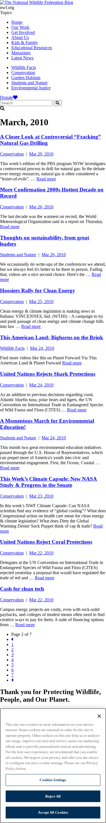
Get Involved (23, 32)
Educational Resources (31, 47)
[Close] (99, 716)
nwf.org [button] (7, 7)
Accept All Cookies (53, 812)
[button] (53, 108)
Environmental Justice (31, 87)
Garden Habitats (25, 77)
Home (16, 22)
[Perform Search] (57, 103)
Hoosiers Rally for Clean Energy (37, 290)
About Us (20, 37)
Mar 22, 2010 (41, 552)
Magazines (21, 52)
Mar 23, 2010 (41, 496)
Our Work (20, 27)
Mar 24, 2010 (42, 348)
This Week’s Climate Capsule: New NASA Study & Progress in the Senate (48, 482)
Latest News (22, 57)
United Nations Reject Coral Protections (46, 542)
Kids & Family (24, 42)
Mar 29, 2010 (41, 154)
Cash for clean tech (22, 589)
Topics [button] (6, 12)
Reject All (53, 796)
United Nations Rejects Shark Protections (47, 374)
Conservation (23, 72)
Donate (6, 97)
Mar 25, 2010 (41, 301)
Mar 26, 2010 (41, 206)
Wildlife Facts (23, 67)
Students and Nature (29, 82)
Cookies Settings (53, 780)
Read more (46, 178)
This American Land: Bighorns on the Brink (51, 337)
